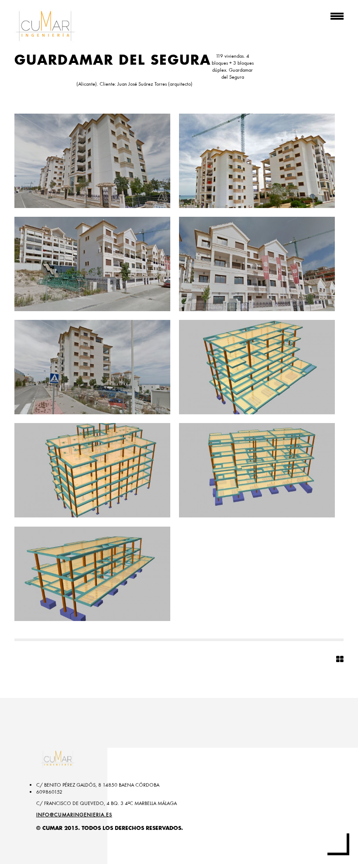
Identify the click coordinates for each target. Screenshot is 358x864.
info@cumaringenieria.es (74, 814)
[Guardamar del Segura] (92, 161)
